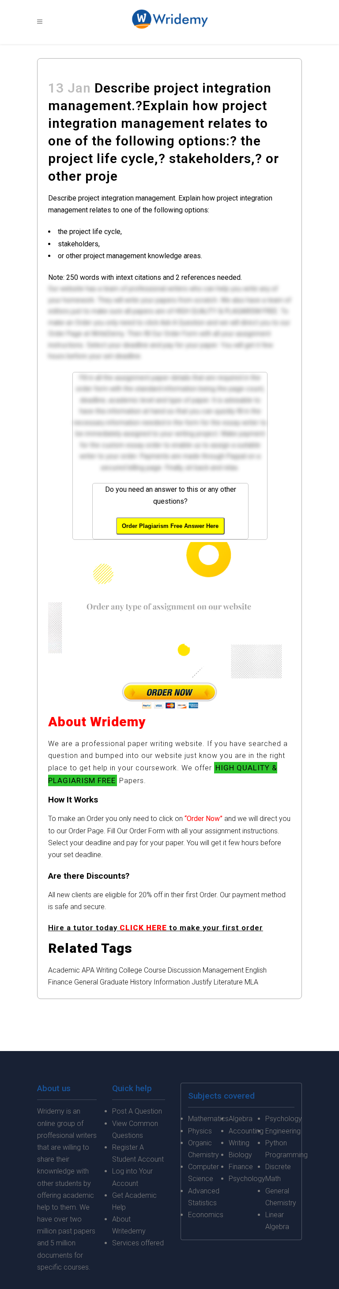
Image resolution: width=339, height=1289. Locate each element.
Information (172, 982)
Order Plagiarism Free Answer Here (170, 526)
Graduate (114, 982)
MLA (251, 982)
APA (88, 970)
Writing (106, 970)
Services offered (138, 1243)
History (141, 982)
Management (223, 970)
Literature (228, 982)
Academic (64, 970)
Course (155, 970)
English (256, 970)
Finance (60, 982)
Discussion (184, 970)
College (130, 970)
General (86, 982)
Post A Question (137, 1111)
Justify (202, 982)
